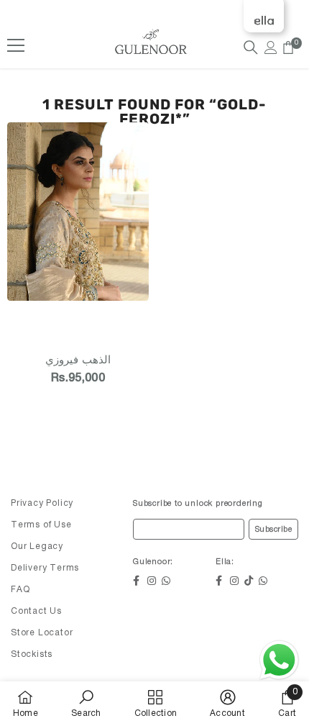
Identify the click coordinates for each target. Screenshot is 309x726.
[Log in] (270, 47)
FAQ (20, 590)
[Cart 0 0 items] (288, 47)
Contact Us (36, 611)
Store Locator (42, 633)
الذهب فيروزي (77, 360)
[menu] (15, 45)
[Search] (250, 47)
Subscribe (273, 529)
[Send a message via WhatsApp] (279, 660)
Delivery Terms (45, 568)
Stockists (31, 654)
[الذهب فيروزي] (78, 230)
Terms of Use (41, 525)
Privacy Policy (42, 503)
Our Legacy (37, 546)
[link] (86, 703)
